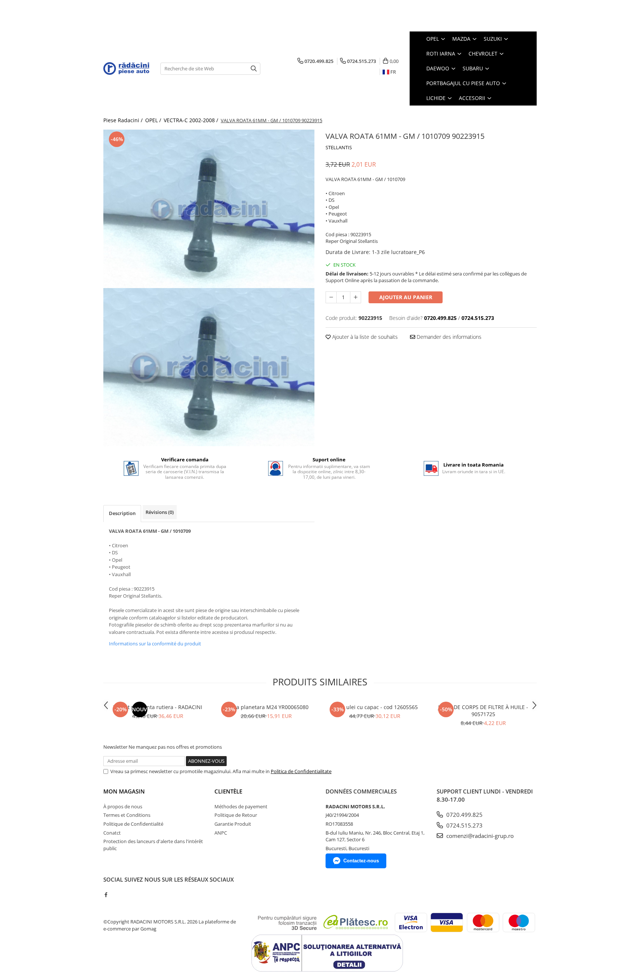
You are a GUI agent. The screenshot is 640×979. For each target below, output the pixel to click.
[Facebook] (105, 894)
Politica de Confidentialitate (301, 771)
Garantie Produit (232, 824)
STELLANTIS (339, 147)
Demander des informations (448, 336)
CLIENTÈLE (228, 791)
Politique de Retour (235, 815)
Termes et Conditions (126, 815)
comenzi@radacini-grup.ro (479, 835)
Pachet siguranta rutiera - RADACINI (157, 707)
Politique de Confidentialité (133, 824)
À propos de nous (122, 806)
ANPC (220, 832)
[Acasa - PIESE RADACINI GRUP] (126, 68)
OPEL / (154, 120)
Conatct (112, 832)
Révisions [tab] (160, 512)
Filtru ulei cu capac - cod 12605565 (375, 707)
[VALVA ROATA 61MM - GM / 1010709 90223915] (208, 209)
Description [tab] (122, 513)
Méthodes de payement (240, 806)
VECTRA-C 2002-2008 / (192, 120)
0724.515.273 (464, 825)
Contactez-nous (361, 860)
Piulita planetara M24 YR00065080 (266, 707)
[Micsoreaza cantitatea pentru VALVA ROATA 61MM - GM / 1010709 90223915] (331, 297)
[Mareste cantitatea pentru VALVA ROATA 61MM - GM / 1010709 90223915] (355, 297)
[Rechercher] (253, 69)
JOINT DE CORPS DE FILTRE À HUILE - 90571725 (483, 711)
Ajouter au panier (405, 297)
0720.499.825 (464, 814)
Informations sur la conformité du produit (155, 643)
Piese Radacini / (123, 120)
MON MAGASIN (124, 791)
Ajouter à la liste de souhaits (364, 336)
